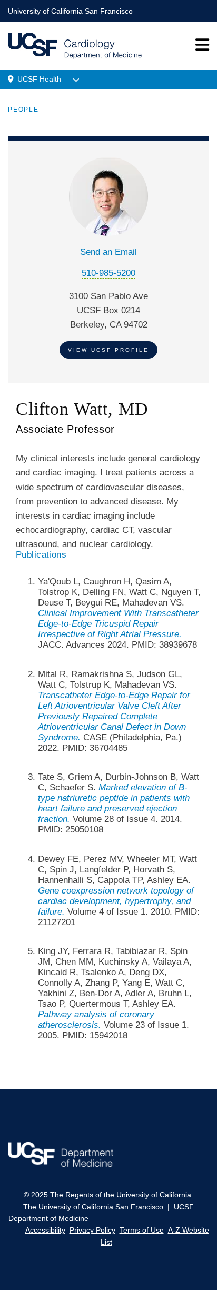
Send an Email (108, 252)
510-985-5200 (108, 273)
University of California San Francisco (70, 11)
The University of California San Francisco (93, 1207)
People (23, 109)
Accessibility (45, 1230)
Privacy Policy (92, 1230)
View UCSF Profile (108, 350)
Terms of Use (142, 1230)
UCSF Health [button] (39, 79)
